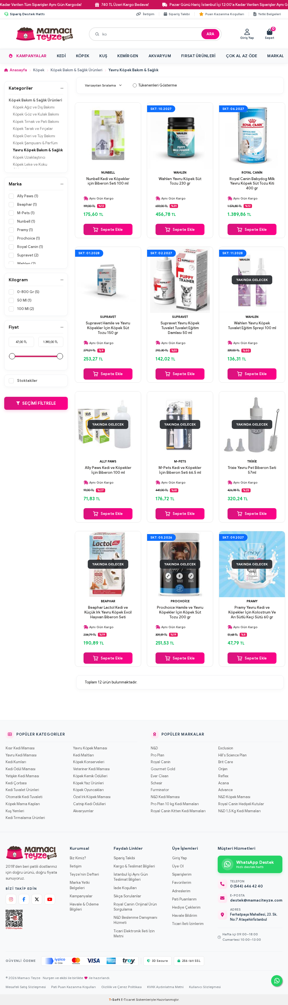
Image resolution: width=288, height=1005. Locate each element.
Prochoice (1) (28, 238)
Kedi (61, 55)
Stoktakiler (27, 380)
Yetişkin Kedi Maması (22, 776)
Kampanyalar (31, 55)
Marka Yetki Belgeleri (80, 885)
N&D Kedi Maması (165, 797)
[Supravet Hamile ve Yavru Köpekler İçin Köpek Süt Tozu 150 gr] (108, 280)
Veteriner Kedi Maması (91, 769)
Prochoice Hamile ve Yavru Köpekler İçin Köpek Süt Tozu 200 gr (180, 612)
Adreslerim (181, 891)
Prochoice (180, 601)
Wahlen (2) (26, 263)
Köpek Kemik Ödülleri (90, 776)
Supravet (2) (28, 255)
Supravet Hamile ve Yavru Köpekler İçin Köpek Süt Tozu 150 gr (108, 328)
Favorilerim (181, 882)
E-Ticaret (128, 999)
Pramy (252, 601)
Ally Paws (108, 461)
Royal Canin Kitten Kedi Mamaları (178, 811)
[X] (37, 899)
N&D (154, 748)
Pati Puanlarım (184, 899)
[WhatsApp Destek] (276, 980)
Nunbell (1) (26, 221)
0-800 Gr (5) (28, 291)
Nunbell (108, 172)
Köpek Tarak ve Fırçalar (33, 128)
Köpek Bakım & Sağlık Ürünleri (76, 70)
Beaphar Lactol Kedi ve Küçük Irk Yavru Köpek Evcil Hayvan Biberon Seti (108, 612)
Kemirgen (127, 55)
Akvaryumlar (83, 811)
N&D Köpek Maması (234, 797)
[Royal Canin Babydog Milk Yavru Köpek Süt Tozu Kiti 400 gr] (252, 136)
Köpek (82, 55)
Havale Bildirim (184, 915)
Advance (225, 790)
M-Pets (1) (26, 213)
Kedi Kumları (16, 762)
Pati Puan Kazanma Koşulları (73, 987)
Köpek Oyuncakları (88, 790)
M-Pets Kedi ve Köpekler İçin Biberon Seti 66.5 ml (180, 470)
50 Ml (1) (24, 300)
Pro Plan (157, 755)
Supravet (108, 317)
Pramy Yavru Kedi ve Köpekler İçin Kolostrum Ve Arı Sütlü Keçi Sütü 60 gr (252, 612)
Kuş (103, 55)
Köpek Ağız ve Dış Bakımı (34, 107)
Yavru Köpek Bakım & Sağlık (38, 150)
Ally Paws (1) (27, 196)
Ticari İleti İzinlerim (188, 923)
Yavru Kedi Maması (21, 755)
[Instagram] (11, 899)
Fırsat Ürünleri (198, 55)
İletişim (76, 866)
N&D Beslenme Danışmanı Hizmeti (135, 920)
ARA (210, 34)
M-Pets (180, 461)
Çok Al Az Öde (241, 55)
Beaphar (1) (27, 204)
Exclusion (225, 748)
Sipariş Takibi (124, 858)
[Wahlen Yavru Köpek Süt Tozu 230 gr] (180, 136)
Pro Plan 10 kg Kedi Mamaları (175, 804)
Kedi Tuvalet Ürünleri (22, 790)
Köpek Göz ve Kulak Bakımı (36, 114)
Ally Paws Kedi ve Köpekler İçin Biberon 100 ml (108, 470)
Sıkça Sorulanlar (127, 896)
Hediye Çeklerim (186, 907)
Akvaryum (159, 55)
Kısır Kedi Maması (20, 748)
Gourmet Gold (163, 769)
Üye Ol (178, 866)
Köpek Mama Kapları (23, 804)
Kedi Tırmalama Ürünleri (25, 818)
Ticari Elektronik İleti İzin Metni (134, 933)
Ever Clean (159, 776)
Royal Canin (252, 172)
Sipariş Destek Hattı (27, 14)
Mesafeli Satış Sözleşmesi (26, 987)
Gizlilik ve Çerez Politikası (121, 987)
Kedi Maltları (83, 755)
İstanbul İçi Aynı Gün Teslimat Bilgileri (131, 877)
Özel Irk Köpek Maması (92, 797)
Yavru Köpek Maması (90, 748)
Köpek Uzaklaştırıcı (29, 157)
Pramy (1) (25, 229)
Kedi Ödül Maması (20, 769)
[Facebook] (24, 899)
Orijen (223, 769)
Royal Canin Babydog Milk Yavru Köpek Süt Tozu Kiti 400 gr (252, 184)
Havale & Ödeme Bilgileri (84, 907)
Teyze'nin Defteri (84, 874)
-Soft (115, 999)
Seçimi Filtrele (39, 403)
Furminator (160, 790)
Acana (223, 783)
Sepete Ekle (112, 229)
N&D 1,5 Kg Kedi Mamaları (239, 811)
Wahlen (180, 172)
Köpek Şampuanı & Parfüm (35, 143)
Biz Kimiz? (78, 858)
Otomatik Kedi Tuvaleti (24, 797)
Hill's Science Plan (232, 755)
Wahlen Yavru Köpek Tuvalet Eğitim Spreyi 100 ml (252, 325)
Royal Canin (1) (30, 246)
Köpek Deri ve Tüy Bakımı (34, 136)
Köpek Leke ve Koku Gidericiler (30, 167)
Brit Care (225, 762)
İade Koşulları (125, 888)
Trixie (252, 461)
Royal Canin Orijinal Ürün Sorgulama (135, 907)
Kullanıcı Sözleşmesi (205, 987)
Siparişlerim (182, 874)
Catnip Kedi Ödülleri (89, 804)
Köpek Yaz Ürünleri (88, 783)
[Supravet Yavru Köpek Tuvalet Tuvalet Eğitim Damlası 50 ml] (180, 280)
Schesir (156, 783)
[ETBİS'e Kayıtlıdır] (14, 919)
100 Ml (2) (25, 308)
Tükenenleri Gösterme (157, 85)
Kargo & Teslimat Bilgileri (134, 866)
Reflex (223, 776)
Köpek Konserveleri (88, 762)
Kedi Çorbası (16, 783)
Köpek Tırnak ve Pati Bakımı (36, 121)
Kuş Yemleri (15, 811)
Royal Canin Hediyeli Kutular (241, 804)
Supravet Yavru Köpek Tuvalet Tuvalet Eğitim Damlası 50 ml (180, 328)
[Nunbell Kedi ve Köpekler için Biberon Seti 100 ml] (108, 136)
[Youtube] (49, 899)
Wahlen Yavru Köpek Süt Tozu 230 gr (180, 181)
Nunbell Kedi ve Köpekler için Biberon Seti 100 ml (108, 181)
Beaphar (108, 601)
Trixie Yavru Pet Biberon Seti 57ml (252, 470)
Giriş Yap (179, 858)
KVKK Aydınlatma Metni (165, 987)
